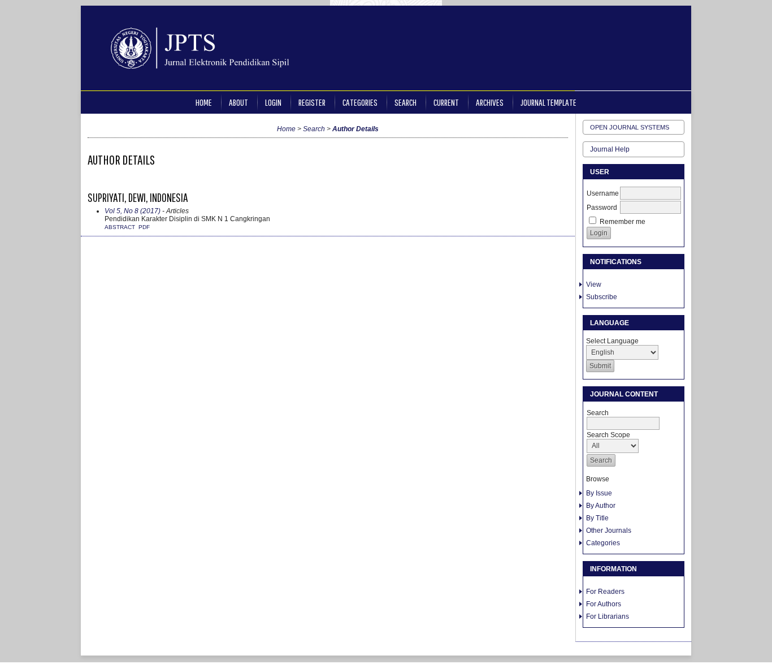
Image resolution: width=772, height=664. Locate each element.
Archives (490, 102)
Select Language (612, 341)
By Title (597, 518)
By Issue (599, 493)
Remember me (622, 222)
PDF (144, 227)
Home (204, 102)
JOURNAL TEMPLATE (548, 102)
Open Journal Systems (629, 127)
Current (446, 102)
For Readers (605, 592)
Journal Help (610, 149)
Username (603, 193)
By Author (600, 506)
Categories (603, 543)
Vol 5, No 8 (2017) (133, 211)
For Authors (603, 604)
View (593, 284)
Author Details (355, 129)
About (238, 102)
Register (312, 102)
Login (273, 102)
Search (405, 102)
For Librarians (607, 616)
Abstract (120, 227)
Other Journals (608, 530)
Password (602, 208)
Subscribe (601, 297)
